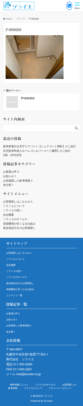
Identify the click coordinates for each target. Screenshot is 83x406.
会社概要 (8, 214)
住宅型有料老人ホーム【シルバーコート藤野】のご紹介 (37, 151)
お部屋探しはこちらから (18, 201)
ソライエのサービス (15, 219)
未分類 (8, 185)
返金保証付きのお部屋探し (19, 228)
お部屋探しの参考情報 (17, 180)
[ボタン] (69, 6)
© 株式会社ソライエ (41, 395)
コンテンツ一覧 (14, 295)
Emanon (48, 400)
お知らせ (9, 176)
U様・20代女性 (12, 155)
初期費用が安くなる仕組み (19, 223)
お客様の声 (11, 171)
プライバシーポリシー (60, 388)
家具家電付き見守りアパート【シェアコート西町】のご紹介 (39, 146)
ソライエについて (14, 206)
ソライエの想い (12, 210)
